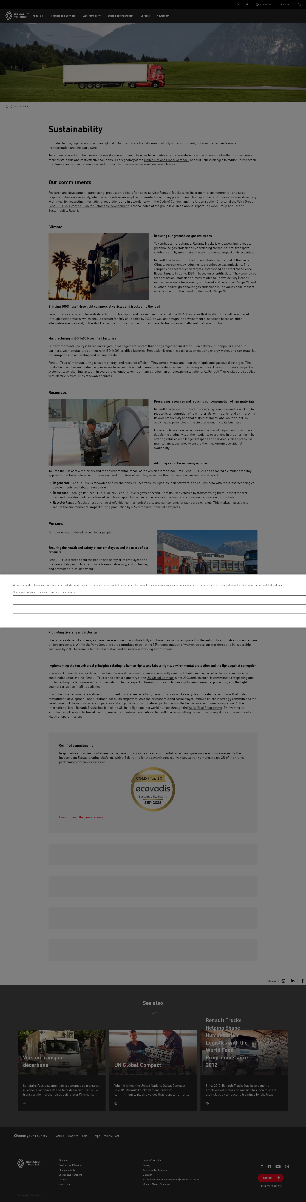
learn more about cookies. (62, 591)
